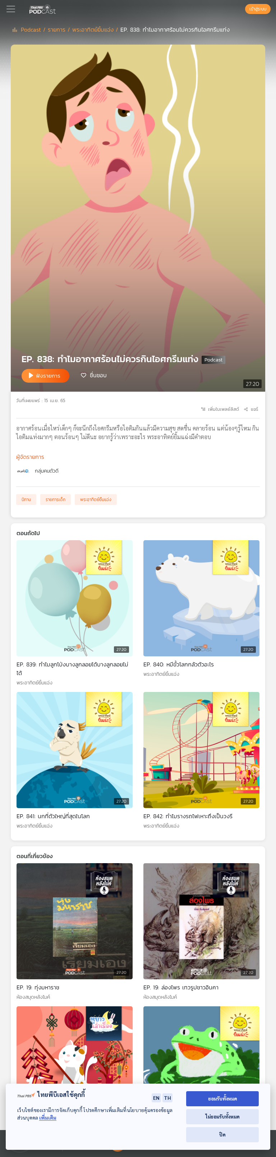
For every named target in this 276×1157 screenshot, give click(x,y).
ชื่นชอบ (98, 375)
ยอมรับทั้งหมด (222, 1098)
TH (167, 1097)
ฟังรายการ (48, 376)
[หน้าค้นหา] (241, 9)
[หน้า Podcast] (57, 8)
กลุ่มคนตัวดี (47, 471)
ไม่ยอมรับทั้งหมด (223, 1116)
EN (156, 1097)
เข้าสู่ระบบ (257, 9)
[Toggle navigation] (10, 9)
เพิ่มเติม (47, 1118)
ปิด (222, 1134)
